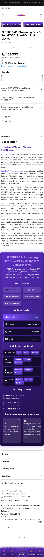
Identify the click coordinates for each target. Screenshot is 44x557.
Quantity (5, 72)
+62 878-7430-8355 (21, 497)
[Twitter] (6, 121)
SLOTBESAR (17, 547)
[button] (2, 15)
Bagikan (7, 117)
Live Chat (40, 554)
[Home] (21, 15)
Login (12, 554)
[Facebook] (3, 121)
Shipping (4, 57)
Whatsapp (31, 554)
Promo (4, 554)
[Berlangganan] (35, 528)
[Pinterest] (10, 121)
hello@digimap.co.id (17, 494)
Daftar (22, 554)
